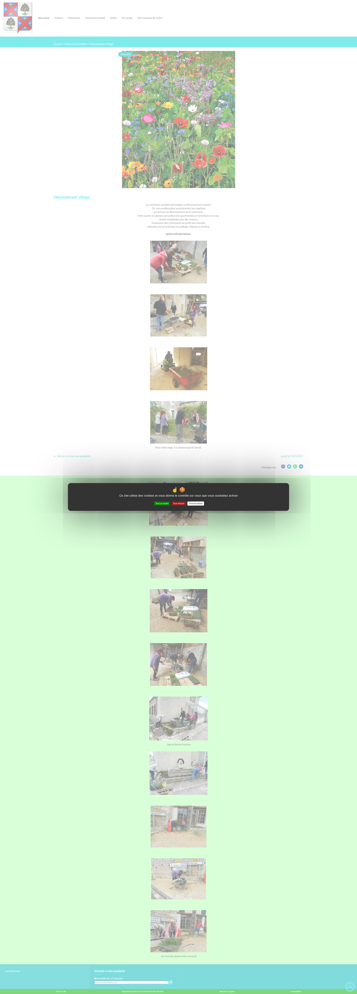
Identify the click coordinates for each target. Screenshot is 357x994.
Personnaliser (196, 503)
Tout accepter (162, 503)
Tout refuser (178, 503)
